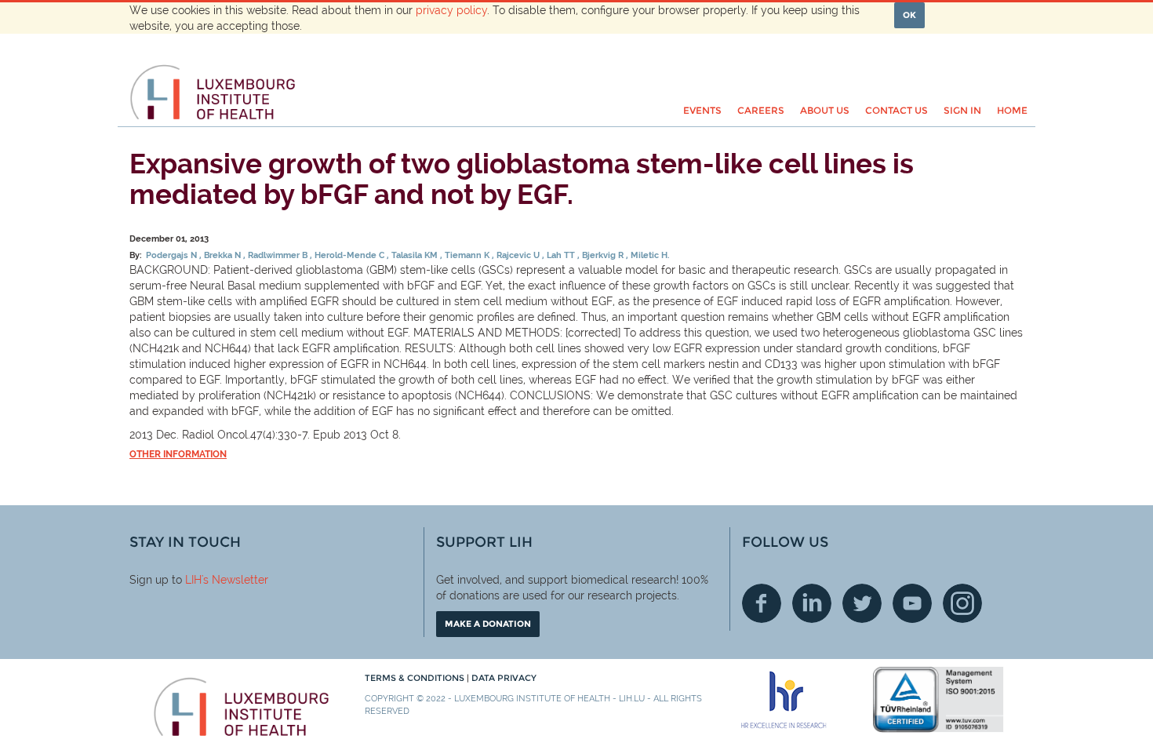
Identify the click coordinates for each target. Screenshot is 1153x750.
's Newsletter (235, 579)
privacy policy (451, 10)
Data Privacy (503, 677)
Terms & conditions (416, 677)
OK (909, 14)
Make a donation (488, 623)
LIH (193, 579)
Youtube (912, 603)
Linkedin (811, 603)
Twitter (862, 603)
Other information (178, 454)
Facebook (761, 603)
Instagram (962, 603)
